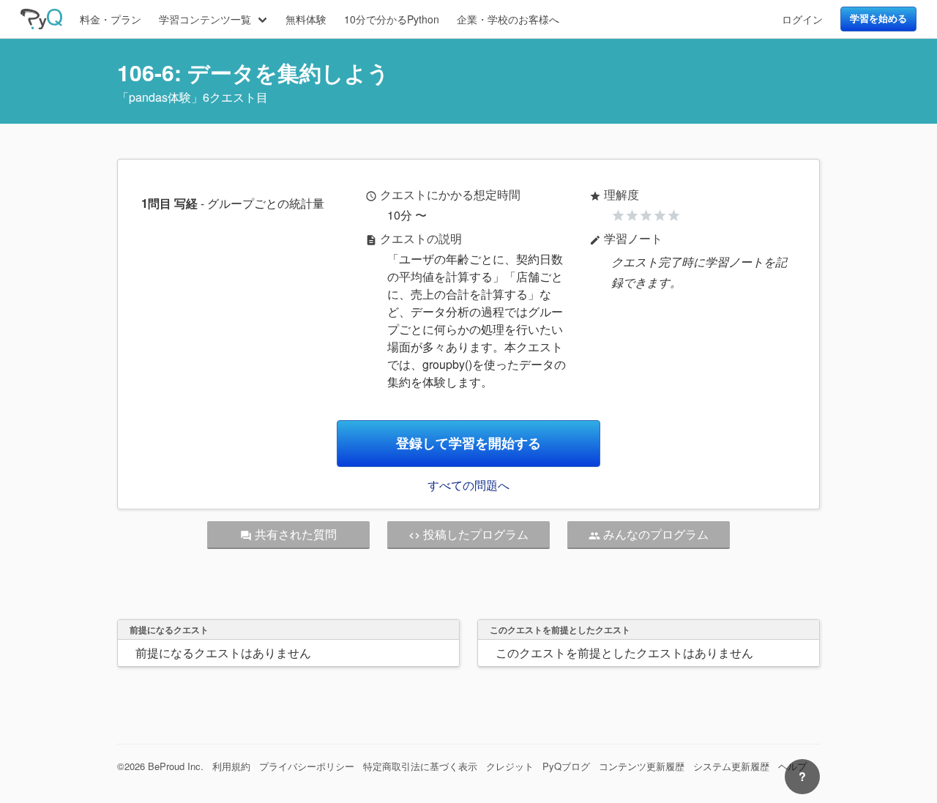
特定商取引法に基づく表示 (420, 766)
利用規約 (231, 766)
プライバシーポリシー (306, 766)
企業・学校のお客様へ (508, 19)
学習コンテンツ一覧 (205, 19)
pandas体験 (160, 97)
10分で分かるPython (391, 19)
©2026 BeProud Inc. (160, 766)
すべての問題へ (468, 485)
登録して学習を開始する (468, 443)
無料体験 (305, 19)
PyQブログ (566, 766)
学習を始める (878, 18)
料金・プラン (110, 19)
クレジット (510, 766)
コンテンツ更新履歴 (641, 766)
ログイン (802, 19)
